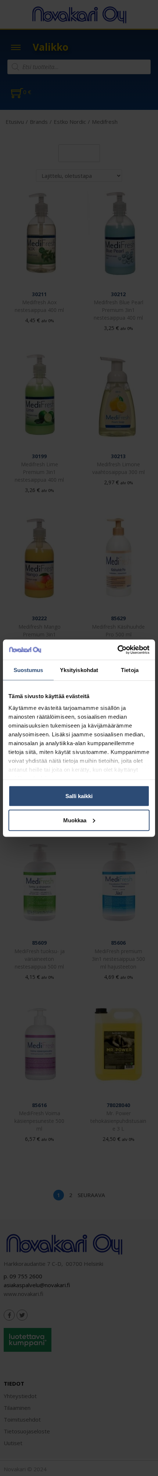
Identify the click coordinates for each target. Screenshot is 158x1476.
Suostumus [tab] (28, 670)
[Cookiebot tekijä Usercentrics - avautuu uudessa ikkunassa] (117, 649)
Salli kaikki (79, 796)
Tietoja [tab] (130, 670)
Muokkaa (74, 820)
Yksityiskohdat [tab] (79, 670)
